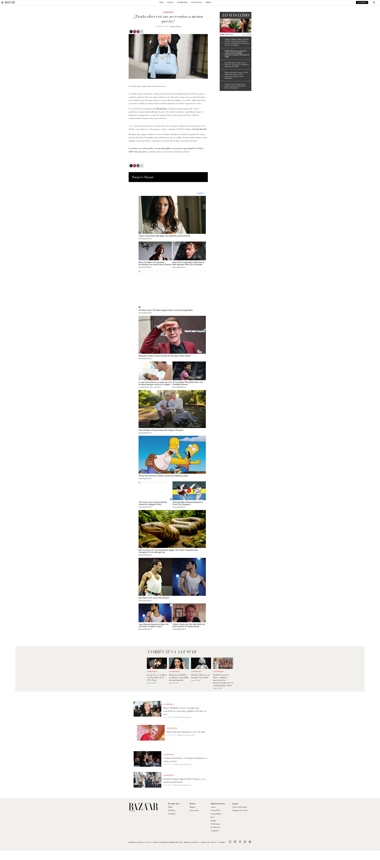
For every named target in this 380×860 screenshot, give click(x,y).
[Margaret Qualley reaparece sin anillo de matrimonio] (179, 663)
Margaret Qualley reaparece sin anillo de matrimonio (179, 677)
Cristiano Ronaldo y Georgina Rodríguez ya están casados (185, 759)
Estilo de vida (196, 2)
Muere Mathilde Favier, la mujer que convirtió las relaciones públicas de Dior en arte (184, 711)
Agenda (208, 2)
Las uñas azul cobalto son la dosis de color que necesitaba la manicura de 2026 (237, 65)
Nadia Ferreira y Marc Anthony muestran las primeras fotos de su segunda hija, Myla (223, 680)
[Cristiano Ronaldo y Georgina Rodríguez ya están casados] (147, 759)
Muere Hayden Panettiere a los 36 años (186, 732)
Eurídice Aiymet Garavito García (182, 717)
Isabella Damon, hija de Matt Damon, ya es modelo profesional (184, 780)
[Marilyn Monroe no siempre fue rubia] (201, 663)
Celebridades (182, 2)
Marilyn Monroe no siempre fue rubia (200, 676)
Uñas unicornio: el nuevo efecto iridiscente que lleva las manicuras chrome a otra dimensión (236, 75)
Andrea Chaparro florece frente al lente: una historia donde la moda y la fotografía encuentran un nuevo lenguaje (237, 42)
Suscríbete (362, 2)
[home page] (10, 2)
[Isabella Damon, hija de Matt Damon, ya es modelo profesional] (147, 780)
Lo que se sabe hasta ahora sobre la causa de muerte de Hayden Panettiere (235, 86)
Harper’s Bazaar (175, 26)
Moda (162, 2)
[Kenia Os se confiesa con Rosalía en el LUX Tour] (157, 663)
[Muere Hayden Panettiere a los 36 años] (151, 733)
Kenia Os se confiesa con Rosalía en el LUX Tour (157, 677)
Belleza (170, 2)
